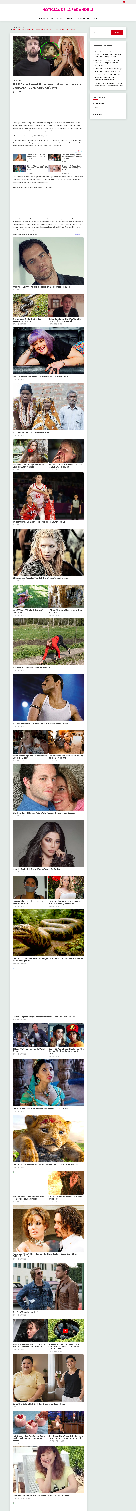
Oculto (97, 107)
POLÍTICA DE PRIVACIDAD (86, 18)
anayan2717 (18, 92)
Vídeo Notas (60, 18)
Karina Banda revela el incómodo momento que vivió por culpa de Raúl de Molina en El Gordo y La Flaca (109, 54)
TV (52, 18)
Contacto (70, 18)
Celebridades (44, 18)
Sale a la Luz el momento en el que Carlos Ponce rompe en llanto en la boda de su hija (107, 62)
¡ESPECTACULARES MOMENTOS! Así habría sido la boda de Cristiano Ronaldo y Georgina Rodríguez (109, 77)
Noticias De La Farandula (68, 9)
